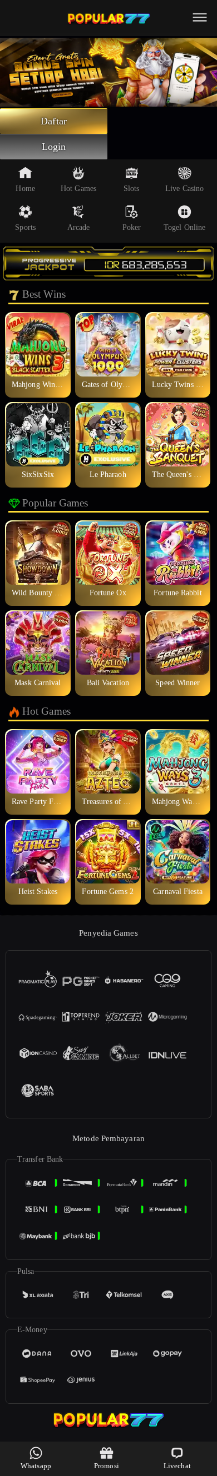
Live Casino (184, 188)
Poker (131, 227)
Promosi (106, 1466)
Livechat (177, 1466)
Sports (25, 227)
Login (54, 146)
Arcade (78, 227)
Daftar (54, 121)
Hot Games (78, 188)
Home (25, 188)
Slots (132, 188)
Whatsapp (36, 1466)
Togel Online (184, 227)
